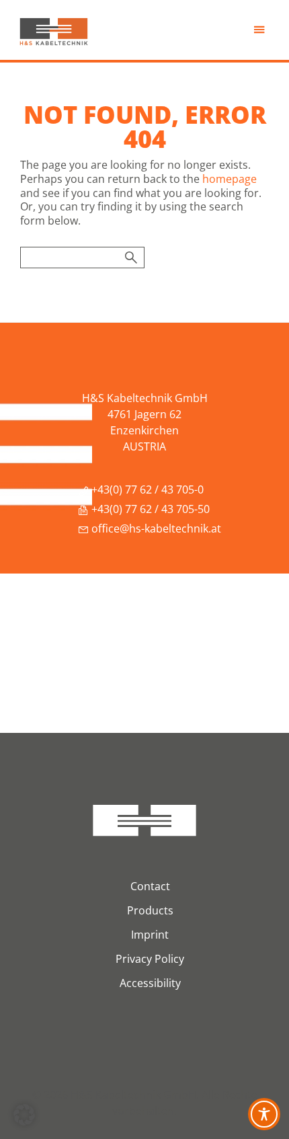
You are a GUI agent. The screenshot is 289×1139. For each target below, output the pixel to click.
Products (150, 910)
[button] (24, 1115)
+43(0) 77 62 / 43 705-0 (146, 489)
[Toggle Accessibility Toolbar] (264, 1114)
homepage (229, 178)
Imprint (150, 934)
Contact (150, 886)
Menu (260, 33)
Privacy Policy (150, 958)
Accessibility (150, 983)
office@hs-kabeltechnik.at (155, 528)
